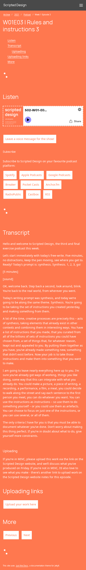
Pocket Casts (31, 184)
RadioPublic (13, 194)
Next (27, 535)
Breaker (10, 184)
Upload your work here (20, 504)
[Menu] (81, 5)
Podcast (27, 14)
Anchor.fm (52, 184)
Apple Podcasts (31, 175)
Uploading (19, 51)
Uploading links (18, 56)
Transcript (14, 45)
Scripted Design (14, 5)
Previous (11, 535)
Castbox (33, 194)
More (11, 62)
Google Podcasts (59, 175)
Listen (12, 40)
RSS (47, 194)
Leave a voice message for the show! (29, 139)
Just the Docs (22, 565)
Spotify (10, 175)
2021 (16, 14)
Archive (6, 14)
